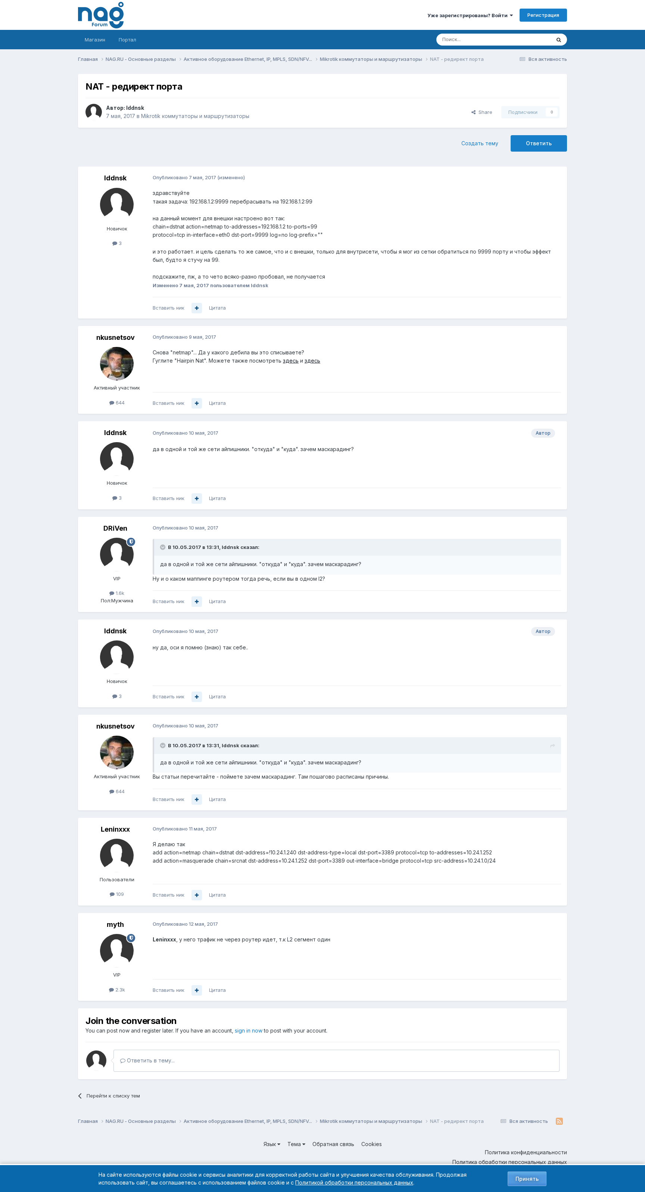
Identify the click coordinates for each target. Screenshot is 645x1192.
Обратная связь (333, 1144)
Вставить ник (168, 308)
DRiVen (115, 528)
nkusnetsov (115, 337)
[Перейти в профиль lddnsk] (93, 112)
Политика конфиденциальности (526, 1152)
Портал (127, 40)
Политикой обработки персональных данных (354, 1182)
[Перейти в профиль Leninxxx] (117, 855)
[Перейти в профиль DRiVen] (117, 554)
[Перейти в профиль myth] (117, 951)
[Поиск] (559, 40)
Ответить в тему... (150, 1060)
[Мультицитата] (196, 308)
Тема (294, 1144)
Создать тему (479, 143)
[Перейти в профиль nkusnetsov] (117, 364)
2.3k (119, 990)
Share (484, 112)
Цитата (217, 308)
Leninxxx (115, 829)
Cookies (371, 1144)
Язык (270, 1144)
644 (119, 403)
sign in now (248, 1030)
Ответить (539, 143)
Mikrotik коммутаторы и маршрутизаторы (195, 116)
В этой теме (527, 39)
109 (119, 894)
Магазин (95, 40)
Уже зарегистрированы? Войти (468, 15)
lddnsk (135, 108)
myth (115, 924)
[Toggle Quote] (163, 547)
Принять (527, 1179)
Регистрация (543, 15)
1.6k (119, 593)
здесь (291, 360)
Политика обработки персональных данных (509, 1162)
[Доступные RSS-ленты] (559, 1121)
